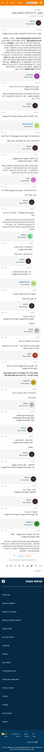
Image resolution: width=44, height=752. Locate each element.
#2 (2, 83)
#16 (2, 486)
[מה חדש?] (7, 3)
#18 (2, 268)
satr (28, 178)
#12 (2, 389)
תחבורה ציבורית (8, 688)
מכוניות (4, 654)
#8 (2, 243)
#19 (2, 530)
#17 (2, 461)
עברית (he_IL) (31, 742)
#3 (2, 132)
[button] (41, 3)
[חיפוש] (2, 3)
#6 (2, 112)
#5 (2, 186)
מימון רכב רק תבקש (9, 612)
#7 (2, 209)
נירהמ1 (39, 16)
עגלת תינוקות (7, 629)
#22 (2, 436)
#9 (2, 290)
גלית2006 (29, 522)
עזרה (13, 734)
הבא (21, 556)
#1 (2, 30)
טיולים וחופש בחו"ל (9, 671)
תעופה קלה (6, 662)
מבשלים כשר (7, 713)
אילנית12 (26, 381)
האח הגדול (6, 595)
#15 (2, 508)
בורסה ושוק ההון (8, 637)
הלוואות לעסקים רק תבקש (11, 620)
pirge (30, 329)
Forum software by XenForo (18, 748)
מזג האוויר (5, 646)
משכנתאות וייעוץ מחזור (10, 679)
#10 (2, 337)
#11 (2, 362)
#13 (2, 412)
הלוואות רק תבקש (8, 603)
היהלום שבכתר (27, 124)
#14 (2, 313)
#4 (2, 155)
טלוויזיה (5, 696)
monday (29, 74)
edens (23, 235)
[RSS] (3, 734)
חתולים (4, 722)
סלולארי (5, 705)
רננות (29, 354)
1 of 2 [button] (28, 556)
